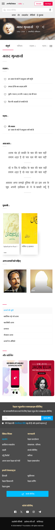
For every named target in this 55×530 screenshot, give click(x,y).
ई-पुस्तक (40, 15)
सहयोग (4, 439)
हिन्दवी (4, 476)
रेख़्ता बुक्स (6, 486)
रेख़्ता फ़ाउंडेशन (33, 439)
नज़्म (44, 46)
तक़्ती (4, 450)
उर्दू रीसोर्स (5, 455)
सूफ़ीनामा (31, 476)
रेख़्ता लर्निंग (32, 481)
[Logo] (11, 4)
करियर (30, 455)
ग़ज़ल (33, 46)
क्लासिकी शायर (9, 323)
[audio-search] (50, 10)
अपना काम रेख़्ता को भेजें (11, 461)
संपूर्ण (8, 46)
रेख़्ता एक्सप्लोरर (34, 461)
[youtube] (27, 512)
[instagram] (34, 512)
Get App (48, 4)
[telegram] (40, 512)
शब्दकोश (25, 15)
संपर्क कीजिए (32, 450)
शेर (19, 15)
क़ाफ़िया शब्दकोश (8, 445)
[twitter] (21, 512)
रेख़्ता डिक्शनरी (7, 481)
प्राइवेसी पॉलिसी (17, 521)
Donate (38, 4)
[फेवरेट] (37, 27)
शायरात (6, 329)
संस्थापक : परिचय (34, 445)
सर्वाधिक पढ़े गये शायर (11, 316)
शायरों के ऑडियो (9, 341)
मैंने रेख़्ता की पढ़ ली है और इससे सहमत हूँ (26, 423)
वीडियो (32, 15)
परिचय (19, 46)
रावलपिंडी (31, 32)
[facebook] (15, 512)
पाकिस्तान (37, 32)
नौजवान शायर (8, 335)
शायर (14, 15)
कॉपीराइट (40, 521)
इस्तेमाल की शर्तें (29, 521)
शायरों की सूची (9, 310)
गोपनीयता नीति (20, 423)
